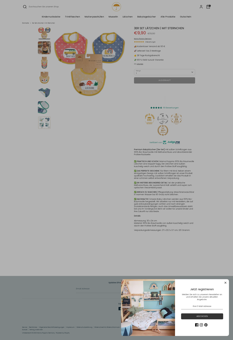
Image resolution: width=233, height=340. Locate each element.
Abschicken (202, 316)
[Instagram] (201, 324)
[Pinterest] (206, 324)
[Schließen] (225, 283)
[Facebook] (196, 324)
